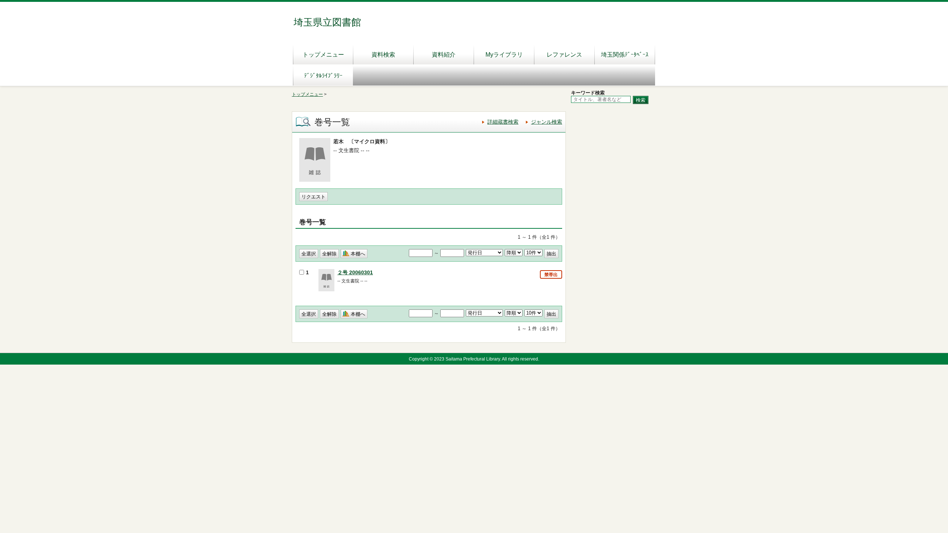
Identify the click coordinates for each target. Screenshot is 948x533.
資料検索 (383, 54)
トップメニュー (323, 54)
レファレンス (564, 54)
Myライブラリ (504, 54)
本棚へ (358, 254)
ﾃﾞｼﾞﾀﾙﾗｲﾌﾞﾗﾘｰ (323, 76)
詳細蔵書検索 (502, 122)
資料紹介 (443, 54)
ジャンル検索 (546, 122)
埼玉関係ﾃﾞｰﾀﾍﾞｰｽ (624, 54)
